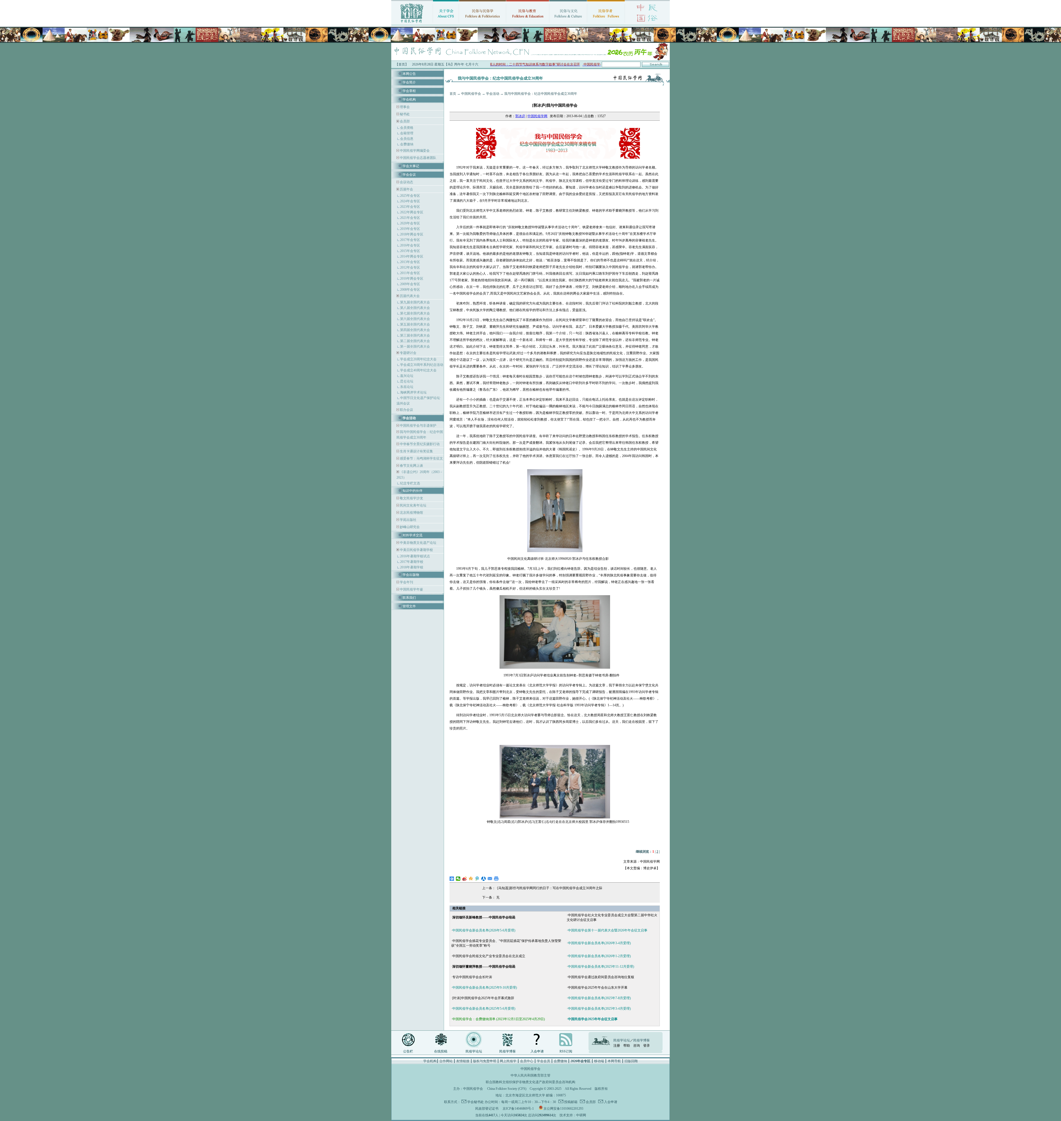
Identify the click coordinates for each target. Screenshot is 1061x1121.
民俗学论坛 (474, 1051)
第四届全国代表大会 (415, 330)
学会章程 (409, 91)
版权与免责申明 (484, 1061)
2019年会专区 (410, 229)
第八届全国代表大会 (415, 308)
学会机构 (409, 99)
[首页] (412, 23)
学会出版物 (411, 575)
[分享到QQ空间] (471, 878)
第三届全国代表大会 (415, 335)
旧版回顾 (631, 1061)
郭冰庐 (520, 116)
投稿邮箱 (570, 1102)
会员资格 (406, 128)
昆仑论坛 (406, 381)
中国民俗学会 (471, 94)
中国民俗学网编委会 (414, 151)
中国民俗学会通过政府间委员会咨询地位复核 (601, 977)
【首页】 (401, 64)
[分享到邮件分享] (490, 878)
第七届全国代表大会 (415, 313)
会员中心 (526, 1061)
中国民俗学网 (537, 116)
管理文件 (409, 606)
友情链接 (462, 1061)
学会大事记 (411, 166)
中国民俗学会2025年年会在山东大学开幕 (597, 987)
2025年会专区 (410, 196)
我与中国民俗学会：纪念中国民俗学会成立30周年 (540, 94)
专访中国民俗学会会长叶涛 (472, 977)
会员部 (405, 121)
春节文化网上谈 (411, 466)
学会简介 (409, 82)
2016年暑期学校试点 (415, 556)
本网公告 (409, 74)
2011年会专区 (410, 273)
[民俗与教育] (527, 23)
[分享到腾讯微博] (477, 878)
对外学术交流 (412, 535)
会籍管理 (406, 133)
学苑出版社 (407, 520)
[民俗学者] (606, 23)
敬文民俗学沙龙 (411, 498)
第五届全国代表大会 (415, 324)
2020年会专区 (410, 223)
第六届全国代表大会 (415, 319)
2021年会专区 (410, 218)
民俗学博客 (507, 1051)
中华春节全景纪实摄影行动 (419, 444)
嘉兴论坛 (406, 376)
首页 (453, 94)
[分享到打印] (496, 878)
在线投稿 (440, 1051)
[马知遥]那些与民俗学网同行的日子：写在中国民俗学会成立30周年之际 (549, 888)
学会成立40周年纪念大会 (418, 370)
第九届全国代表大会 (415, 302)
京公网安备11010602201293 (563, 1109)
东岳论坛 (406, 387)
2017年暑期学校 (411, 562)
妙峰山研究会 (409, 527)
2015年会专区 (410, 251)
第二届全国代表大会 (415, 341)
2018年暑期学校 (411, 567)
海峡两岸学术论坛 (413, 392)
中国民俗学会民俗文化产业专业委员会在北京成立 (488, 956)
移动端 (599, 1061)
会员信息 (406, 139)
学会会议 (409, 175)
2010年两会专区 (411, 278)
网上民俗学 (508, 1061)
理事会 (404, 107)
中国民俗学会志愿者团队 (417, 158)
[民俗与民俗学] (482, 23)
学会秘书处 (475, 1102)
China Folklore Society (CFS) (506, 1089)
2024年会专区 (410, 201)
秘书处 (404, 114)
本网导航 (614, 1061)
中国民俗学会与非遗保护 (417, 425)
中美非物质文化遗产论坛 (417, 543)
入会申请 (537, 1051)
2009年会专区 (410, 284)
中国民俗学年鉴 (411, 589)
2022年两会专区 (411, 212)
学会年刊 (406, 582)
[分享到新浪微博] (464, 878)
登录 (646, 1046)
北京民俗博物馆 (411, 512)
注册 (616, 1046)
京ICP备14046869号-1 (518, 1109)
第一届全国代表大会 (415, 346)
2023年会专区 (410, 207)
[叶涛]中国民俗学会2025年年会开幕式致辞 (483, 998)
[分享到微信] (458, 878)
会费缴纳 (406, 144)
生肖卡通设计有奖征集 (416, 451)
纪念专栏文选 (410, 483)
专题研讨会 (408, 353)
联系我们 (409, 598)
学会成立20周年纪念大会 (418, 359)
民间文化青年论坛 (412, 505)
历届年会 (406, 189)
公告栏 (408, 1051)
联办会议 (406, 410)
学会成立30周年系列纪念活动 (421, 365)
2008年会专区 (410, 290)
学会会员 (543, 1061)
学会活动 (492, 94)
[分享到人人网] (483, 878)
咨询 (636, 1046)
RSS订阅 (566, 1051)
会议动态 (406, 182)
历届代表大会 (410, 296)
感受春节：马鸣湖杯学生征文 (421, 458)
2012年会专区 (410, 267)
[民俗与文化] (568, 23)
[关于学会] (446, 23)
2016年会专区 (410, 245)
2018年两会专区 (411, 234)
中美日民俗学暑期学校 (416, 550)
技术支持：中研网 (573, 1115)
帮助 (626, 1046)
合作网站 (446, 1061)
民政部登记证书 (486, 1109)
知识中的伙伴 (412, 491)
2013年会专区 (410, 262)
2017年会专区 (410, 240)
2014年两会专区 (411, 256)
